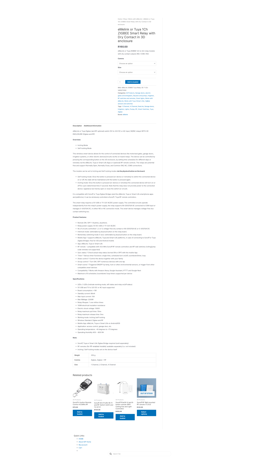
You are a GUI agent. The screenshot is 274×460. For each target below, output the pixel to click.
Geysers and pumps (140, 95)
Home (120, 19)
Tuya (151, 109)
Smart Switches (143, 109)
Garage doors (149, 106)
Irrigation (151, 95)
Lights (127, 109)
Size (119, 67)
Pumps (132, 109)
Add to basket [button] (80, 413)
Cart (80, 448)
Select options (144, 413)
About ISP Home (85, 442)
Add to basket (132, 82)
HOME (81, 439)
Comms (121, 59)
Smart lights (140, 98)
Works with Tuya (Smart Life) (134, 101)
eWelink (125, 114)
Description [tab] (77, 126)
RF (136, 109)
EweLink (141, 106)
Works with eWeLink (135, 19)
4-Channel (133, 106)
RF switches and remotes (126, 98)
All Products (130, 93)
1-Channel (125, 106)
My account (83, 445)
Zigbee (120, 112)
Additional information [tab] (92, 126)
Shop (125, 19)
